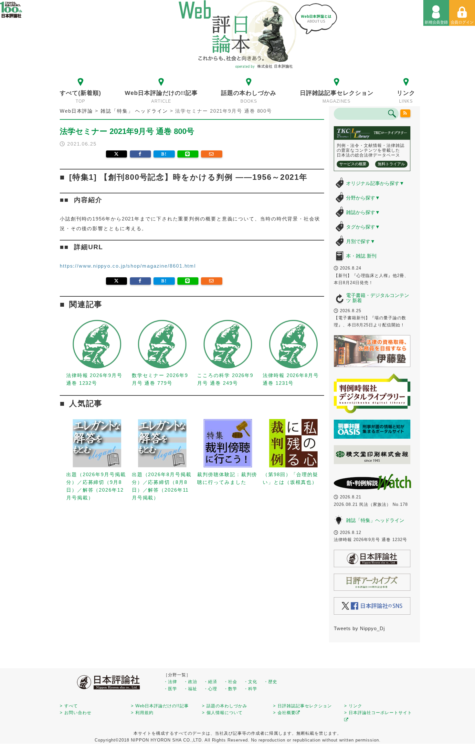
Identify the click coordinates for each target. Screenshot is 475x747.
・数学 (230, 688)
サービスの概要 (352, 164)
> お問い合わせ (75, 712)
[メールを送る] (211, 154)
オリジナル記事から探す (375, 183)
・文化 (250, 681)
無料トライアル (391, 164)
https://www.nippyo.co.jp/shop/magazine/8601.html (128, 266)
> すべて (69, 705)
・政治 (190, 681)
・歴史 (270, 681)
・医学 (170, 688)
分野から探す (363, 197)
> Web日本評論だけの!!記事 (160, 705)
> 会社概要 (284, 712)
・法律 (170, 681)
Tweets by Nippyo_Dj (359, 628)
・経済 (210, 681)
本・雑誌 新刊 (361, 256)
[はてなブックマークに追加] (163, 154)
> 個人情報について (222, 712)
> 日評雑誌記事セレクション (302, 705)
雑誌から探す (363, 212)
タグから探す (363, 227)
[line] (187, 154)
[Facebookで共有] (140, 154)
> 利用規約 (142, 712)
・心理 (210, 688)
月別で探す (360, 241)
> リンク (353, 705)
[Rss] (405, 113)
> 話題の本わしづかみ (224, 705)
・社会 (230, 681)
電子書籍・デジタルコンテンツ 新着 (377, 297)
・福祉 (190, 688)
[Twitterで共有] (116, 154)
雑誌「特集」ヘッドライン (375, 520)
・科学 (250, 688)
